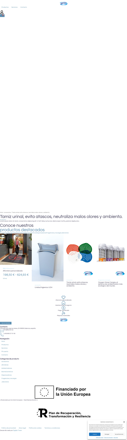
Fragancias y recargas (53, 233)
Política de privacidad (108, 437)
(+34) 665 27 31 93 (9, 333)
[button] (124, 422)
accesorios (7, 212)
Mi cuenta (4, 351)
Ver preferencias (119, 434)
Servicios (14, 7)
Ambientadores (19, 233)
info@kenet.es (8, 330)
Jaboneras (65, 233)
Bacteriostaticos (30, 233)
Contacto (23, 7)
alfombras (10, 233)
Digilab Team (17, 430)
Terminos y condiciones (52, 428)
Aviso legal (115, 437)
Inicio (1, 212)
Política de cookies (99, 437)
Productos (5, 7)
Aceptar (95, 434)
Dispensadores (41, 233)
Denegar (107, 434)
